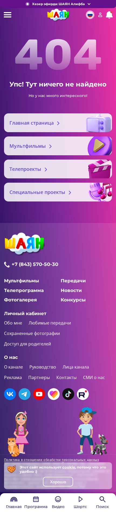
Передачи (73, 280)
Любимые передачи (50, 323)
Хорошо (58, 481)
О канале (13, 367)
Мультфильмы (27, 146)
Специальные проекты (37, 192)
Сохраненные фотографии (32, 333)
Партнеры (39, 377)
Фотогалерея (20, 299)
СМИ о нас (94, 377)
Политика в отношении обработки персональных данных (51, 460)
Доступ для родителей (27, 344)
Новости (71, 290)
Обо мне (13, 323)
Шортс (80, 506)
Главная (14, 506)
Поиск (102, 506)
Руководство (42, 367)
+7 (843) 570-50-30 (35, 264)
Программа (35, 506)
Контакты (66, 377)
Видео (58, 506)
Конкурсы (73, 299)
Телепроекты (25, 169)
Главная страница (31, 123)
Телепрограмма (24, 290)
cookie (68, 467)
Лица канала (76, 367)
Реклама (13, 377)
